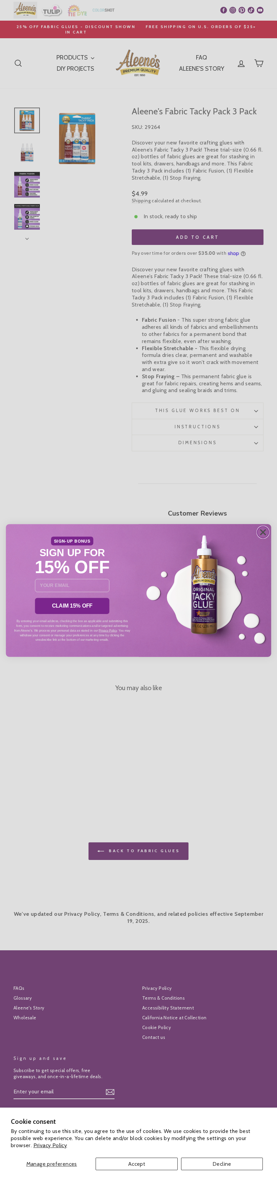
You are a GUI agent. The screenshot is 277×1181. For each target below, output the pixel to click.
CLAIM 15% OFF (72, 606)
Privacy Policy (50, 1145)
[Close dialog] (263, 532)
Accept (136, 1164)
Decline (221, 1164)
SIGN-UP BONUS (72, 541)
